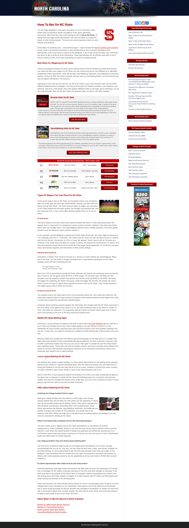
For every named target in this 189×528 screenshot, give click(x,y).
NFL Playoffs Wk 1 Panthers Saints (140, 93)
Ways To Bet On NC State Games (139, 41)
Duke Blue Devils (134, 154)
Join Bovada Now (78, 120)
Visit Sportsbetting (109, 188)
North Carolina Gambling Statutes (140, 121)
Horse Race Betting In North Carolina (52, 512)
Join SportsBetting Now (78, 153)
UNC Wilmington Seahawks (137, 177)
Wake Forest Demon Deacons (138, 160)
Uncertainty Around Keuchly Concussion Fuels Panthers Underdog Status (141, 104)
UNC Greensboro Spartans (137, 173)
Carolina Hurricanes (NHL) (137, 139)
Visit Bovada (109, 165)
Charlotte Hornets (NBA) (136, 136)
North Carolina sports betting (106, 48)
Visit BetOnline (109, 171)
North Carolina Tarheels (136, 150)
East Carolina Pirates (135, 167)
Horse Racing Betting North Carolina (141, 53)
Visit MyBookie (109, 176)
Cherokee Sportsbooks (136, 65)
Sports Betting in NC (135, 32)
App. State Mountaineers (137, 164)
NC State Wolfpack (95, 324)
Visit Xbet (109, 182)
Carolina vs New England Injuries (139, 109)
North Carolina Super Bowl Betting (50, 510)
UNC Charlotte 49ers (135, 170)
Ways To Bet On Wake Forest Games (141, 44)
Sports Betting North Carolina (97, 525)
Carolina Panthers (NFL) (136, 132)
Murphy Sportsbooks (135, 68)
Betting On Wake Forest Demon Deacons (53, 505)
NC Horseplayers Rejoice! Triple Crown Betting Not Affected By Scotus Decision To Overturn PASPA (141, 82)
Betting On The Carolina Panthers (50, 507)
